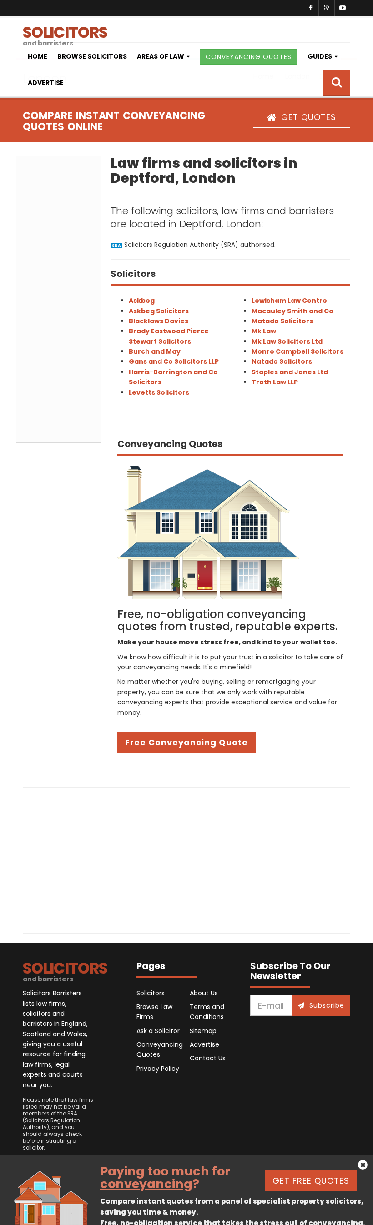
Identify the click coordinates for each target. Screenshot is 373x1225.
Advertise (46, 82)
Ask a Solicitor (158, 1030)
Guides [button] (319, 56)
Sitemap (203, 1030)
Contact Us (208, 1058)
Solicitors (150, 993)
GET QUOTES (308, 117)
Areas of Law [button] (160, 56)
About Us (204, 993)
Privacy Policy (157, 1068)
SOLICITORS (65, 32)
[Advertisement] (58, 299)
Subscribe (326, 1005)
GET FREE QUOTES (310, 1180)
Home (37, 56)
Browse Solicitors (92, 56)
